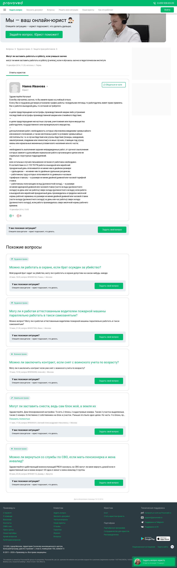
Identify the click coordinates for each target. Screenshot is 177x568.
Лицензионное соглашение (143, 547)
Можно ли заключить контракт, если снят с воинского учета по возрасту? (64, 362)
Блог (106, 513)
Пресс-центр (8, 530)
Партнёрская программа (114, 528)
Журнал (57, 533)
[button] (154, 562)
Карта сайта (163, 547)
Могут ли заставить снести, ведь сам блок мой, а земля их (52, 406)
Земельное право (21, 398)
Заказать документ (34, 10)
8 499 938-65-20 (165, 3)
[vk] (172, 546)
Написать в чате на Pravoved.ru (158, 513)
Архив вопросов (10, 536)
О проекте (7, 513)
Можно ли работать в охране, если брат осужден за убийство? (55, 267)
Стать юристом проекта (114, 516)
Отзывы (57, 526)
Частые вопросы (61, 520)
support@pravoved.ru (153, 517)
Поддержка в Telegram (154, 522)
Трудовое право (23, 49)
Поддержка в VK (152, 527)
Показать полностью (19, 419)
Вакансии (7, 520)
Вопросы (51, 10)
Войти (167, 10)
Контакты (7, 523)
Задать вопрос (15, 10)
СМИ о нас (7, 526)
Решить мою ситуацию (68, 10)
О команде (7, 516)
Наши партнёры (10, 533)
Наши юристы (88, 10)
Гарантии (58, 530)
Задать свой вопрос (112, 229)
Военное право (20, 354)
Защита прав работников (44, 49)
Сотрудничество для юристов (116, 531)
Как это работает (105, 10)
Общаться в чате (114, 84)
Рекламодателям (111, 535)
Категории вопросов (11, 540)
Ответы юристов (17, 72)
